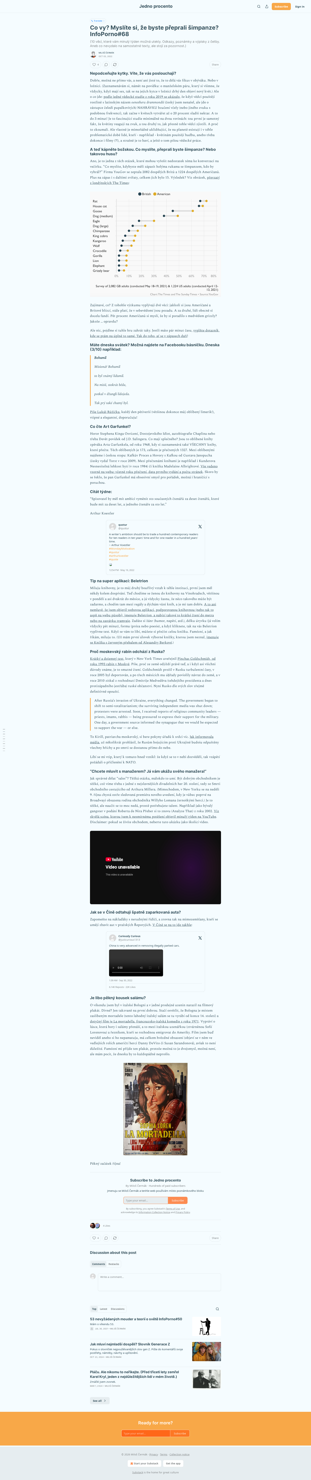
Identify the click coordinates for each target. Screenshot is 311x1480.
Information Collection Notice (154, 1212)
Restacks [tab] (114, 1264)
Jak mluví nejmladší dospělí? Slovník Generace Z (130, 1344)
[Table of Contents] (3, 740)
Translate (98, 20)
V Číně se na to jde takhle (171, 925)
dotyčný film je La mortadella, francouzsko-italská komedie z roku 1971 (144, 1021)
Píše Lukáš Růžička (105, 412)
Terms (163, 1454)
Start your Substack (146, 1463)
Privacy (153, 1454)
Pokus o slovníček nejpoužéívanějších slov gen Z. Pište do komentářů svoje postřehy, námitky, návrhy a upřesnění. (136, 1351)
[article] (155, 1326)
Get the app (173, 1463)
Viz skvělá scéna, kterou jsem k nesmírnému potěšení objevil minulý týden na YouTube (154, 814)
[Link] (85, 73)
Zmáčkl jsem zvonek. (103, 1381)
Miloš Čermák (106, 53)
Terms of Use (173, 1208)
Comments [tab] (98, 1264)
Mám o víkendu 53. (102, 1324)
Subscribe (281, 6)
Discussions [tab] (117, 1309)
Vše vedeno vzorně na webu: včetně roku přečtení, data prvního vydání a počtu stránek (154, 469)
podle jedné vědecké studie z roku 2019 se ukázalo (141, 96)
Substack (137, 1472)
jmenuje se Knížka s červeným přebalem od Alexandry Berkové (154, 640)
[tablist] (105, 1264)
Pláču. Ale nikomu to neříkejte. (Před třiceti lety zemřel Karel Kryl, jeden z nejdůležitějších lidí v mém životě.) (134, 1374)
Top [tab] (94, 1309)
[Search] (258, 6)
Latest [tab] (103, 1309)
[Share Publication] (266, 6)
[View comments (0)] (106, 64)
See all (97, 1400)
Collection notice (180, 1454)
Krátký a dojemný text (106, 658)
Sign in (300, 6)
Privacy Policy (182, 1212)
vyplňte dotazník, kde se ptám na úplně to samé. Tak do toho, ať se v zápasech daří (155, 333)
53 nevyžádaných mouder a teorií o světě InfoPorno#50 (136, 1319)
